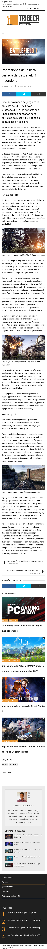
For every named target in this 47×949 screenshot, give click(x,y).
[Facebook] (9, 94)
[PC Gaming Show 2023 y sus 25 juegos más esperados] (23, 609)
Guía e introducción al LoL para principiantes (22, 913)
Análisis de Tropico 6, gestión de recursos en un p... (24, 928)
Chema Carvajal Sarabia (24, 86)
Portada (5, 882)
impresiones (14, 764)
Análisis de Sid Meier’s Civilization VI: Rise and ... (22, 570)
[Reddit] (38, 94)
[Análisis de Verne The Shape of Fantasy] (9, 858)
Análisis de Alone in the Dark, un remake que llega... (27, 851)
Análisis (14, 701)
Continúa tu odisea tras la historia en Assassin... (24, 935)
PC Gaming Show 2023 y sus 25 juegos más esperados (27, 865)
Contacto (5, 891)
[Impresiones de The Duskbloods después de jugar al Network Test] (9, 836)
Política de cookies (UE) (11, 896)
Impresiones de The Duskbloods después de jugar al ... (28, 836)
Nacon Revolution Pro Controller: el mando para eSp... (25, 920)
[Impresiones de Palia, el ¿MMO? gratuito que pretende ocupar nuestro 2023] (23, 649)
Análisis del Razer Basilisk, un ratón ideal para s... (25, 561)
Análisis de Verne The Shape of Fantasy (27, 857)
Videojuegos (13, 620)
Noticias (5, 620)
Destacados (6, 660)
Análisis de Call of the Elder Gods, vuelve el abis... (27, 843)
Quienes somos (7, 886)
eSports (5, 764)
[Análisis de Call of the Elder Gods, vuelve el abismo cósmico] (9, 843)
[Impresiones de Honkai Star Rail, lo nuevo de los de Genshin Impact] (23, 730)
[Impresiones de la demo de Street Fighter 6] (23, 689)
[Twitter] (23, 94)
